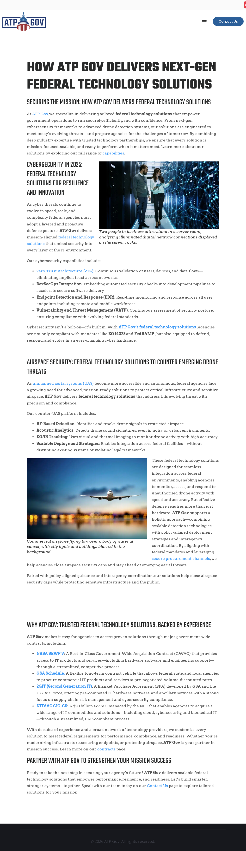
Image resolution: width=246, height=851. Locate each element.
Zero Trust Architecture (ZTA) (65, 271)
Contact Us (157, 785)
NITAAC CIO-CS (52, 706)
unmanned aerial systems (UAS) (63, 383)
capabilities (113, 153)
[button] (204, 21)
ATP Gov (40, 114)
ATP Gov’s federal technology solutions (157, 327)
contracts (106, 749)
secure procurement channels (181, 558)
